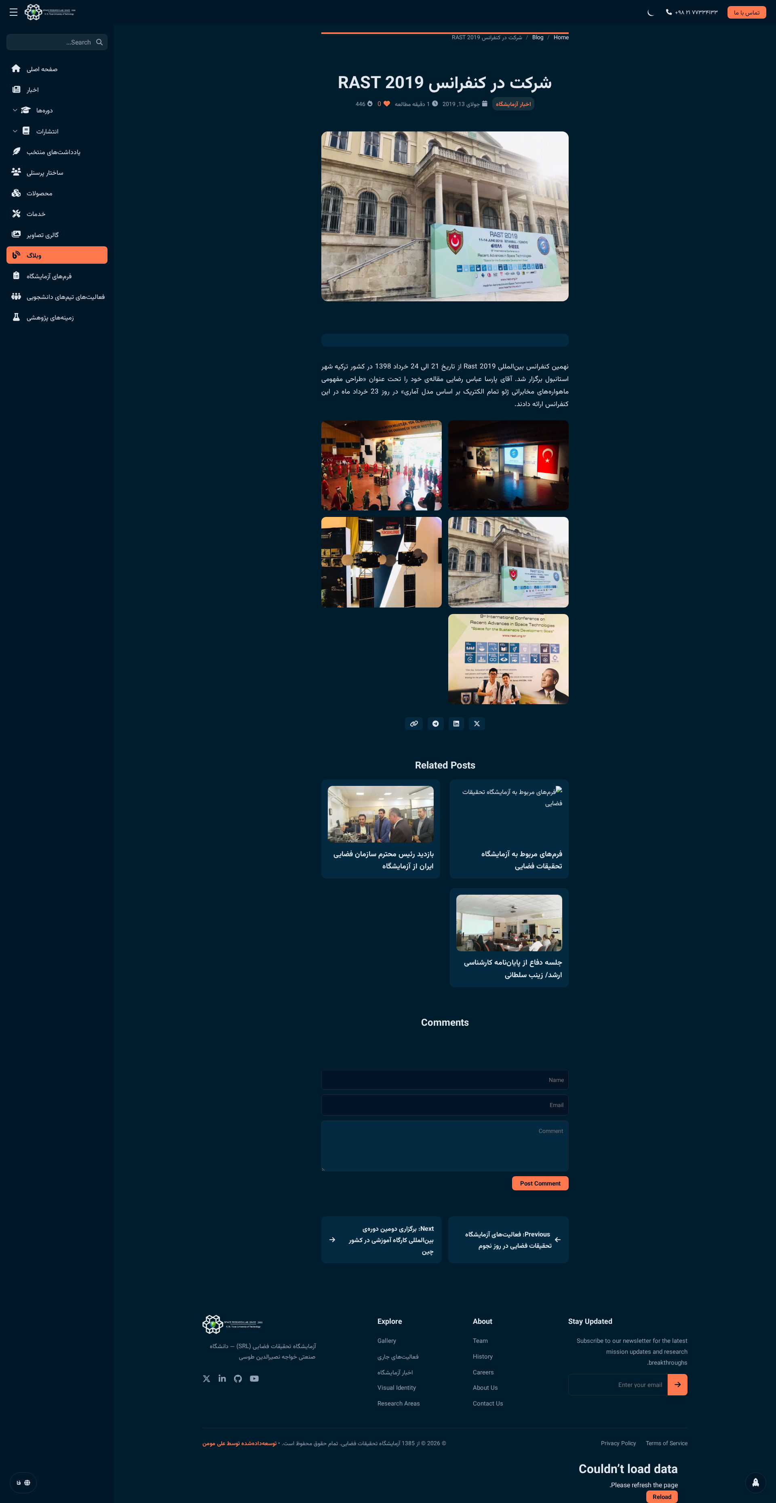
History (483, 1356)
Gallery (386, 1340)
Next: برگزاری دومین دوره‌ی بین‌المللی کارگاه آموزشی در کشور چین (391, 1239)
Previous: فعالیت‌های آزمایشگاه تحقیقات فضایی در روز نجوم (508, 1240)
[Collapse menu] (13, 12)
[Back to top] (755, 1482)
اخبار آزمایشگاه (513, 103)
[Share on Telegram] (436, 723)
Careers (483, 1372)
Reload (662, 1496)
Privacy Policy (618, 1443)
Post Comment (540, 1183)
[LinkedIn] (222, 1379)
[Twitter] (206, 1379)
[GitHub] (238, 1379)
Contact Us (488, 1403)
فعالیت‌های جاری (398, 1356)
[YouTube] (254, 1379)
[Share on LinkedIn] (456, 723)
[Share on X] (477, 723)
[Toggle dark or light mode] (651, 12)
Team (480, 1340)
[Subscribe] (677, 1384)
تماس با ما (747, 12)
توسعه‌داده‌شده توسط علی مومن (239, 1443)
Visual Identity (396, 1387)
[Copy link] (414, 723)
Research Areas (398, 1403)
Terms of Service (666, 1443)
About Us (485, 1387)
